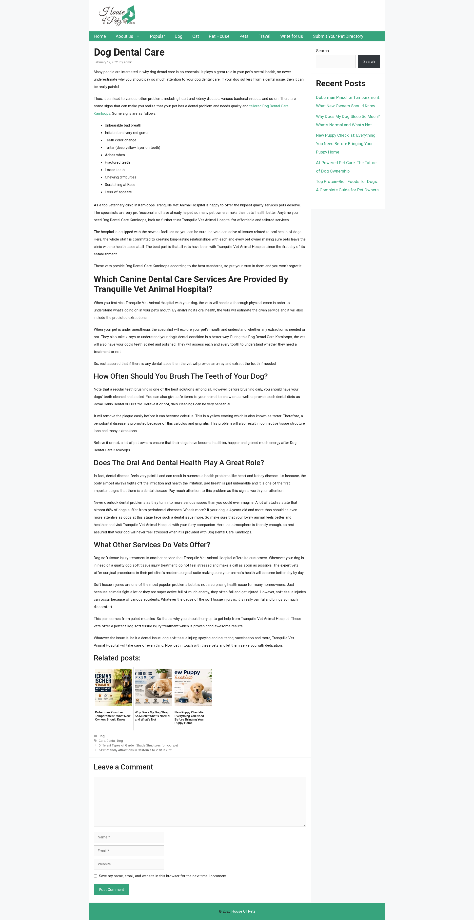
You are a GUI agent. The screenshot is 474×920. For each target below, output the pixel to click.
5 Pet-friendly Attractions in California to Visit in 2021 (136, 750)
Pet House (219, 36)
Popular (157, 36)
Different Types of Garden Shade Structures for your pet (138, 745)
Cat (195, 36)
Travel (264, 36)
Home (100, 36)
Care (102, 741)
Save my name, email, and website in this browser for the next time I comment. (163, 876)
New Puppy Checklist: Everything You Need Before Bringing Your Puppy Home (345, 143)
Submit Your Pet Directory (338, 36)
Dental (111, 741)
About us (124, 36)
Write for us (291, 36)
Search (322, 50)
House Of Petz (244, 911)
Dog (178, 36)
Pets (244, 36)
